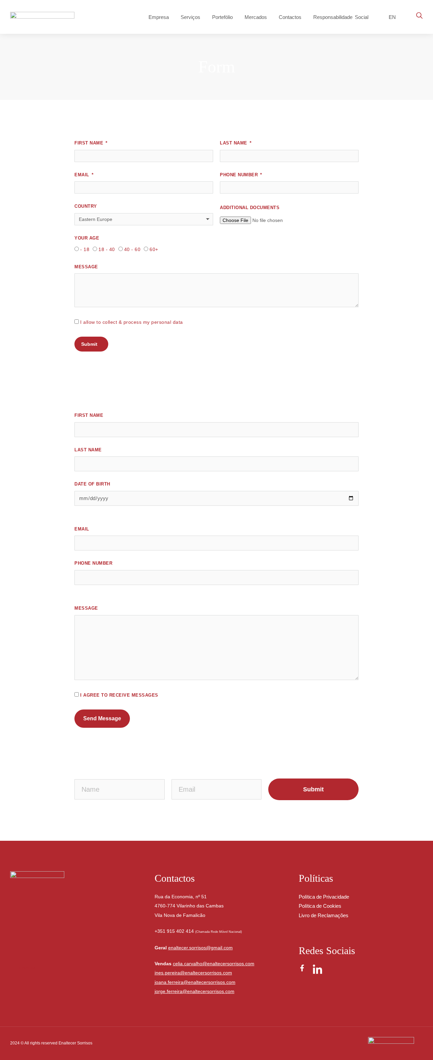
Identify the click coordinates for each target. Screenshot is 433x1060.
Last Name (234, 142)
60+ (154, 249)
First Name (89, 142)
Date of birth (92, 484)
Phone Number (239, 174)
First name (88, 415)
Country (85, 206)
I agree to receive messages (119, 695)
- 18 (84, 249)
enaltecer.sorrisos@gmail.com (200, 947)
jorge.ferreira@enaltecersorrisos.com (194, 991)
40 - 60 (132, 249)
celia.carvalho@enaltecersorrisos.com (213, 963)
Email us (27, 968)
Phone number (93, 563)
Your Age (86, 238)
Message (86, 266)
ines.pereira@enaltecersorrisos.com (193, 972)
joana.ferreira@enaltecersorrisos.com (195, 982)
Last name (88, 449)
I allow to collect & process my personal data (131, 322)
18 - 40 (106, 249)
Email (82, 174)
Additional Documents (249, 207)
